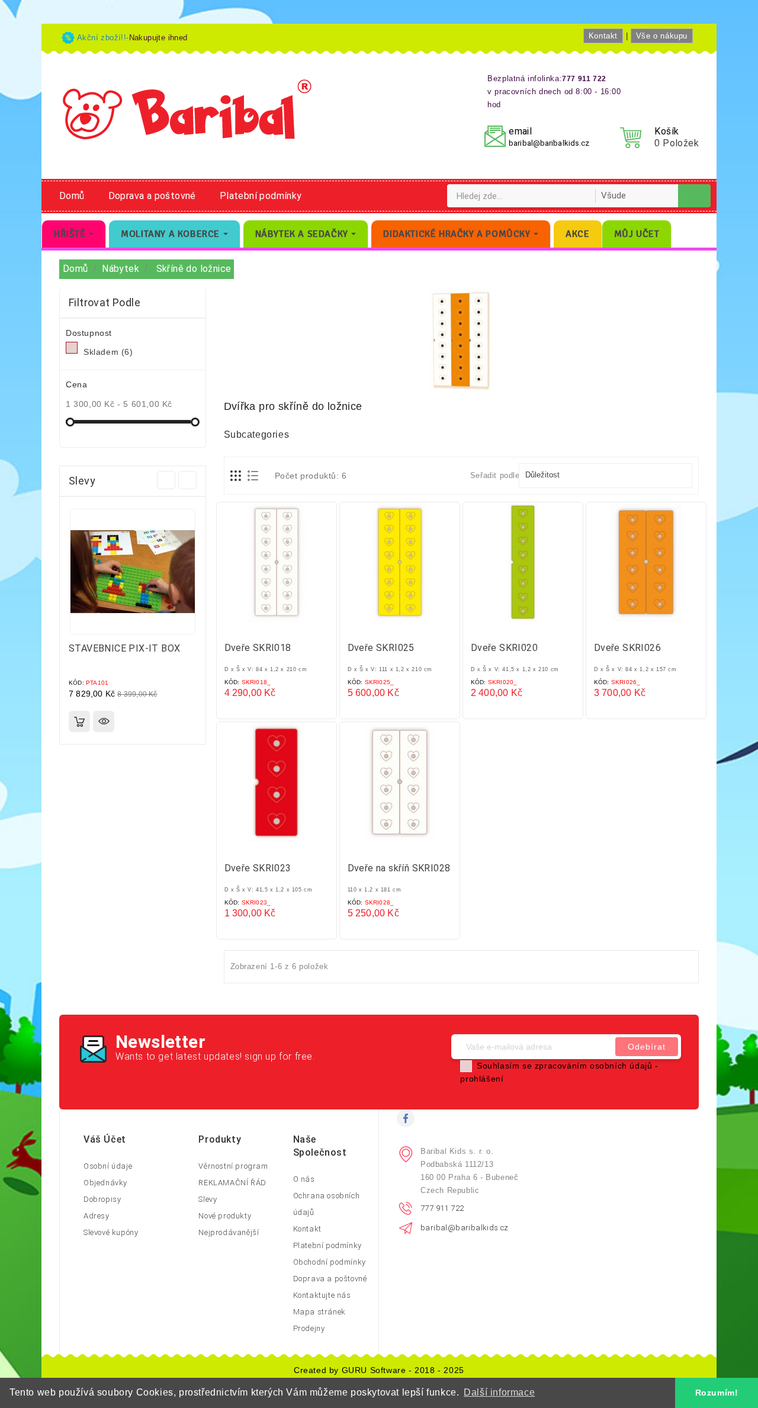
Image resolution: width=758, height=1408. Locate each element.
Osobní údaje (107, 1166)
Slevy (207, 1199)
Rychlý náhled (103, 721)
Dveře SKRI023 (257, 868)
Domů (72, 195)
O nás (304, 1179)
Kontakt (603, 35)
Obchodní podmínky (329, 1262)
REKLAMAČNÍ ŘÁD (232, 1182)
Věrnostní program (233, 1166)
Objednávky (105, 1182)
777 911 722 (442, 1208)
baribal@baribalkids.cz (549, 143)
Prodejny (309, 1328)
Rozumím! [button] (716, 1392)
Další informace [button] (499, 1392)
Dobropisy (102, 1199)
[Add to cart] (79, 721)
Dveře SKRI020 (504, 647)
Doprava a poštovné (152, 195)
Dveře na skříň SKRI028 (399, 868)
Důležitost (604, 475)
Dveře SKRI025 (381, 647)
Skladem (108, 352)
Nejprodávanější (228, 1232)
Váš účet (104, 1139)
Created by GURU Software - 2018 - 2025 (379, 1370)
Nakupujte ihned (158, 37)
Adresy (96, 1215)
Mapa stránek (319, 1311)
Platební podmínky (261, 195)
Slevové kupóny (110, 1232)
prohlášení (481, 1078)
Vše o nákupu (662, 35)
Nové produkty (224, 1215)
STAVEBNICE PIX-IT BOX (124, 648)
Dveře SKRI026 (627, 647)
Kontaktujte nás (322, 1295)
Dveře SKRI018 (257, 647)
